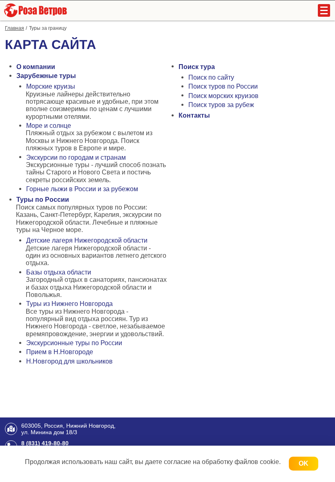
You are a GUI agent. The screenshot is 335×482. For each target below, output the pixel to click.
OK (303, 463)
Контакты (194, 115)
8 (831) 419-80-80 (45, 443)
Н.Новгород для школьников (69, 361)
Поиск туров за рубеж (221, 104)
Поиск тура (197, 66)
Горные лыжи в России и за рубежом (82, 188)
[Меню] (324, 10)
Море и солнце (48, 125)
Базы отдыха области (58, 272)
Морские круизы (50, 86)
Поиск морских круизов (223, 95)
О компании (35, 66)
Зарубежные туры (46, 75)
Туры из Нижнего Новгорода (69, 303)
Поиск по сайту (211, 77)
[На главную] (34, 10)
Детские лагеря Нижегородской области (86, 240)
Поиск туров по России (223, 86)
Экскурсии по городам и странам (76, 157)
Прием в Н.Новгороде (59, 351)
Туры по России (42, 199)
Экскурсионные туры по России (74, 342)
